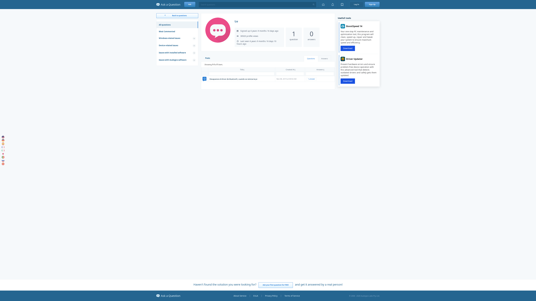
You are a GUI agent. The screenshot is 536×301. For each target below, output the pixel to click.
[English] (3, 137)
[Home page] (323, 4)
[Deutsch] (3, 140)
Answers (324, 58)
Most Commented (167, 31)
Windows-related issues (169, 38)
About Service (240, 295)
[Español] (3, 143)
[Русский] (3, 160)
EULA (255, 295)
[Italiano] (3, 150)
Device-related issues (168, 45)
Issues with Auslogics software (172, 60)
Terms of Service (292, 295)
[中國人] (3, 163)
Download (347, 48)
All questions (165, 25)
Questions (311, 58)
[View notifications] (332, 4)
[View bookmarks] (342, 4)
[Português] (3, 157)
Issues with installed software (172, 52)
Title (241, 69)
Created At (290, 69)
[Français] (3, 147)
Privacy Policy (271, 295)
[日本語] (3, 153)
